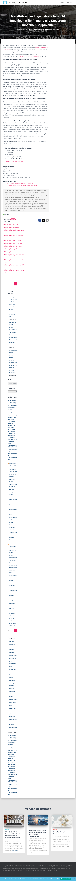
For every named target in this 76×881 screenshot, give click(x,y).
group (9, 419)
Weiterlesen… (15, 850)
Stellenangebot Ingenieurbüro (12, 240)
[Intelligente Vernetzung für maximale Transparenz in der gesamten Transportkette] (38, 820)
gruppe (12, 419)
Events (10, 666)
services (13, 437)
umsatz (9, 443)
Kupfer (10, 425)
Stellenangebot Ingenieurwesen (12, 246)
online (10, 433)
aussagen (13, 405)
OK (61, 878)
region (13, 433)
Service (69, 2)
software (14, 439)
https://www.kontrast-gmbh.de (14, 161)
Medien (10, 705)
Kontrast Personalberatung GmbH (30, 56)
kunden (10, 423)
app (8, 405)
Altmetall (14, 400)
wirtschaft (14, 449)
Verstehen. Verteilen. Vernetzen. (59, 833)
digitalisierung (12, 415)
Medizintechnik (12, 708)
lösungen (12, 427)
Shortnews (11, 724)
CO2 (12, 409)
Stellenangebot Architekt (10, 224)
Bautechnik (11, 649)
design (9, 413)
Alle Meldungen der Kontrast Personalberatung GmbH (21, 185)
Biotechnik (11, 652)
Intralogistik (11, 688)
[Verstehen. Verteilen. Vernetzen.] (62, 820)
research (10, 435)
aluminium (10, 402)
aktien (10, 400)
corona (10, 411)
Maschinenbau (12, 702)
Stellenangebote (13, 727)
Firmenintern (12, 680)
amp (14, 403)
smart (9, 439)
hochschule (10, 421)
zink (9, 452)
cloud (9, 409)
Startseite (62, 2)
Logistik (13, 219)
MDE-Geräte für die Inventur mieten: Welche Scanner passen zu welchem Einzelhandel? (13, 834)
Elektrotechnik (12, 658)
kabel (14, 421)
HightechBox (12, 547)
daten (13, 411)
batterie (9, 407)
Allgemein (11, 641)
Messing (13, 431)
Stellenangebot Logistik (10, 249)
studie (9, 441)
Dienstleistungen (13, 655)
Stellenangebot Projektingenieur (12, 252)
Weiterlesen (67, 878)
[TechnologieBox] (15, 2)
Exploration (10, 417)
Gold (15, 417)
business (13, 407)
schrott (13, 435)
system (12, 441)
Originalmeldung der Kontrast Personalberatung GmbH (22, 183)
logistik (14, 425)
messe (9, 431)
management (11, 429)
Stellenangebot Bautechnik (11, 227)
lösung (9, 427)
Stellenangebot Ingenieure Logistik (13, 243)
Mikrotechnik (12, 711)
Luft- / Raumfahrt (13, 699)
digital (12, 413)
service (9, 437)
